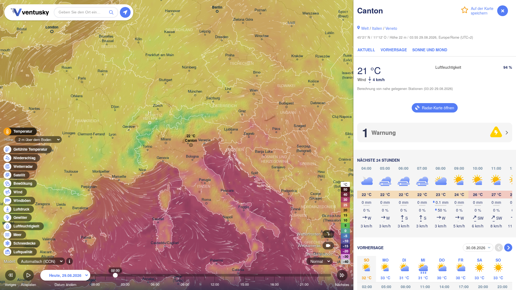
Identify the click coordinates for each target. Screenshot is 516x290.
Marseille (119, 176)
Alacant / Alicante (47, 254)
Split (254, 173)
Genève (129, 126)
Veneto (391, 28)
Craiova (345, 159)
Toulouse (71, 171)
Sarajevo (278, 167)
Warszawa (310, 13)
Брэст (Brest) (343, 14)
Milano (166, 139)
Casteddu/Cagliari (165, 243)
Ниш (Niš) (321, 174)
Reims (103, 71)
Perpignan (88, 186)
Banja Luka (264, 151)
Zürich (158, 105)
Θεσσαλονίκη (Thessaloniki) (334, 218)
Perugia (205, 179)
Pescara (227, 190)
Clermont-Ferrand (91, 134)
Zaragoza (42, 204)
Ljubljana (231, 129)
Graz (242, 111)
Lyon (112, 134)
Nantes (34, 108)
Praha (229, 55)
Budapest (286, 103)
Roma (206, 199)
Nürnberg (189, 67)
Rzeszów (322, 56)
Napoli (228, 217)
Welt (365, 28)
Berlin (217, 7)
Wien (254, 90)
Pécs (276, 128)
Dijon (115, 106)
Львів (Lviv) (347, 57)
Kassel (169, 32)
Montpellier (100, 171)
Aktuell (366, 49)
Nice (142, 170)
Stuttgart (165, 80)
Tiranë (295, 209)
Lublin (329, 33)
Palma (86, 237)
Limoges (69, 133)
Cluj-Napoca (342, 116)
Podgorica (289, 191)
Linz (228, 88)
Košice (313, 81)
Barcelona (80, 208)
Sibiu (349, 134)
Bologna (192, 156)
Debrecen (317, 103)
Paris (82, 78)
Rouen (67, 67)
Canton (191, 140)
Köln (138, 39)
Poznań (260, 10)
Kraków (297, 56)
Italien (377, 28)
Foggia (243, 207)
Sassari (158, 219)
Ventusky (29, 12)
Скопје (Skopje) (315, 196)
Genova (163, 157)
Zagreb (248, 133)
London (51, 27)
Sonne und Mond (429, 49)
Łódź (291, 22)
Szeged (300, 126)
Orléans (77, 96)
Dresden (221, 37)
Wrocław (262, 36)
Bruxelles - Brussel (106, 38)
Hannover (172, 11)
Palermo (216, 260)
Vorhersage (394, 49)
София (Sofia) (338, 184)
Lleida (61, 204)
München (195, 91)
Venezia (204, 140)
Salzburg (213, 98)
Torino (147, 146)
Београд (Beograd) (303, 148)
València (48, 239)
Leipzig (204, 31)
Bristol (22, 29)
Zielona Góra (243, 19)
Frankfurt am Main (159, 55)
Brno (256, 72)
